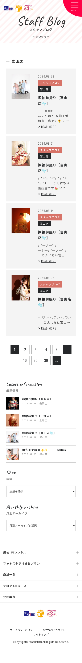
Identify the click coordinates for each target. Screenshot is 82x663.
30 (46, 360)
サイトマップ (41, 634)
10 (25, 360)
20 (36, 360)
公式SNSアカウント (54, 630)
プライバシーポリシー (22, 630)
